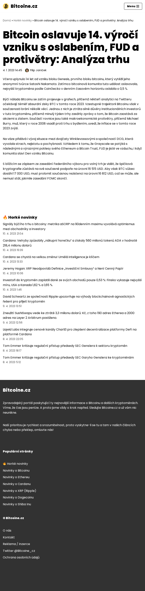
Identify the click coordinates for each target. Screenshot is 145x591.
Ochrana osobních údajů (21, 557)
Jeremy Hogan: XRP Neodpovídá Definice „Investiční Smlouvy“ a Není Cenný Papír (63, 268)
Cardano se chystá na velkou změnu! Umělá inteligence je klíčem (51, 257)
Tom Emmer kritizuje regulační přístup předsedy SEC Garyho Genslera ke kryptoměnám (68, 357)
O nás (7, 530)
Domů (7, 20)
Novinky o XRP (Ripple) (19, 491)
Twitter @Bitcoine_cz (19, 551)
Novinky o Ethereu (16, 477)
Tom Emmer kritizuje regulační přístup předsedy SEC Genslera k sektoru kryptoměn (65, 346)
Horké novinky (23, 20)
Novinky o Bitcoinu (16, 470)
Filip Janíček (38, 70)
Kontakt (9, 537)
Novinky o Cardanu (17, 484)
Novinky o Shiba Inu (17, 504)
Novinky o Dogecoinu (18, 497)
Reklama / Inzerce (16, 544)
